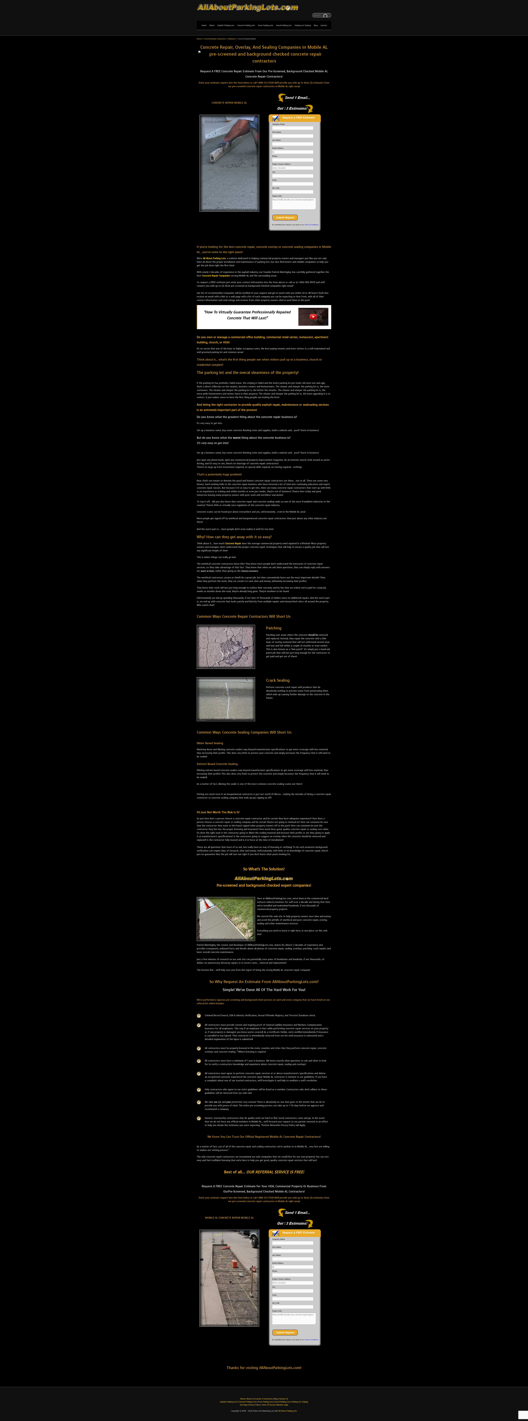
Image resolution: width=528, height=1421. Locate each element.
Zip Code (275, 188)
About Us (250, 1399)
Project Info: (277, 196)
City (273, 172)
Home (204, 25)
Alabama (231, 39)
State (274, 180)
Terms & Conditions (311, 225)
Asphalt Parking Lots (225, 25)
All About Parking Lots (214, 258)
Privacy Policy (254, 1405)
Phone (274, 156)
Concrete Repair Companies (216, 275)
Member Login (282, 1405)
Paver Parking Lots (265, 25)
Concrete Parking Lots (246, 25)
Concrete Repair (233, 543)
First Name (276, 132)
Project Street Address (281, 164)
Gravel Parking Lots (284, 25)
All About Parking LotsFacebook (324, 8)
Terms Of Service (268, 1405)
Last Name (276, 140)
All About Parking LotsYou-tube (329, 8)
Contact (324, 25)
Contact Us (283, 1399)
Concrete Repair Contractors (215, 39)
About (212, 25)
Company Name (278, 124)
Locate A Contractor (264, 1399)
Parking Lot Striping (303, 25)
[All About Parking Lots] (264, 12)
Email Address (278, 148)
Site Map (243, 1405)
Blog (316, 25)
